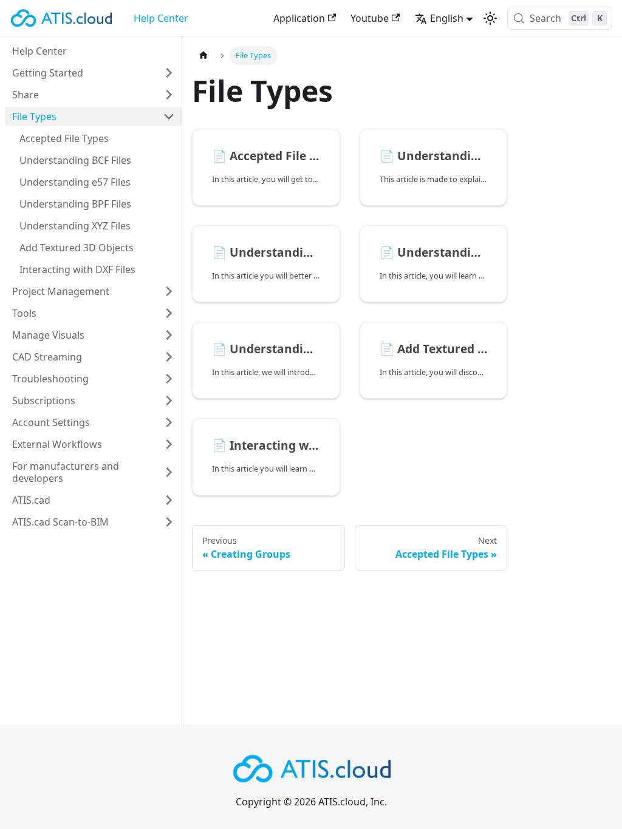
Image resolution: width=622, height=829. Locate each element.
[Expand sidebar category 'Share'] (169, 94)
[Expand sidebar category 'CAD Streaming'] (169, 357)
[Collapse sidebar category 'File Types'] (169, 116)
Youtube (369, 18)
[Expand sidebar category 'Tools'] (169, 313)
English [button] (446, 18)
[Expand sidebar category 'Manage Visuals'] (169, 335)
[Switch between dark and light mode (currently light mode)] (490, 18)
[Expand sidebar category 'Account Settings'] (169, 422)
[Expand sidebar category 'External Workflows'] (169, 444)
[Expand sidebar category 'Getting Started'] (169, 73)
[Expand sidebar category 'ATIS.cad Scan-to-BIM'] (169, 522)
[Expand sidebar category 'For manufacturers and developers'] (169, 472)
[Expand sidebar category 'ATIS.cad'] (169, 500)
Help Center (161, 18)
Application (299, 18)
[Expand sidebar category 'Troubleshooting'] (169, 378)
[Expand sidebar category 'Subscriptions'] (169, 400)
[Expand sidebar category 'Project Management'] (169, 291)
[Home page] (203, 55)
